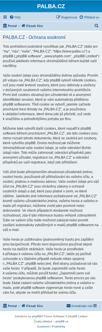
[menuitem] (15, 17)
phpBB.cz (62, 321)
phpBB (36, 316)
